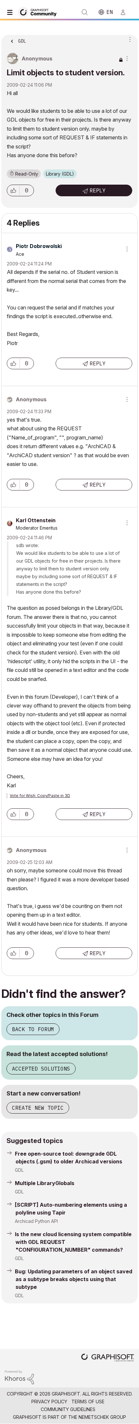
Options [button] (128, 39)
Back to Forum (33, 1029)
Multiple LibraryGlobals (44, 1183)
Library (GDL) (60, 174)
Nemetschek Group (102, 1417)
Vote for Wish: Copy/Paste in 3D (40, 795)
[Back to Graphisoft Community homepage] (39, 12)
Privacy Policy (49, 1401)
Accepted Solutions (41, 1068)
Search (85, 12)
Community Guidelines (68, 1409)
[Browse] (11, 12)
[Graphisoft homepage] (107, 1358)
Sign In (125, 12)
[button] (13, 190)
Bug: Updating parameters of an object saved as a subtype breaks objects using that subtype (73, 1279)
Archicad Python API (36, 1221)
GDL (19, 1170)
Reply (98, 190)
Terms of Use (87, 1401)
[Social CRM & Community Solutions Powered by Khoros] (19, 1377)
